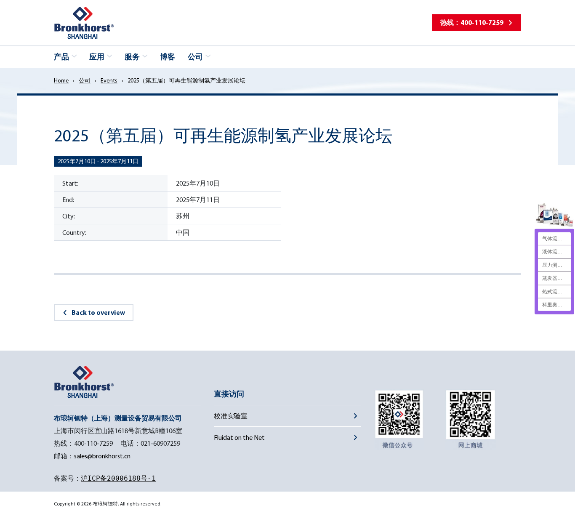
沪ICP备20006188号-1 (118, 478)
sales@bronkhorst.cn (102, 456)
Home (61, 80)
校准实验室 (231, 416)
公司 (85, 80)
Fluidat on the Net (239, 437)
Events (109, 80)
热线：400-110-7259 (471, 22)
